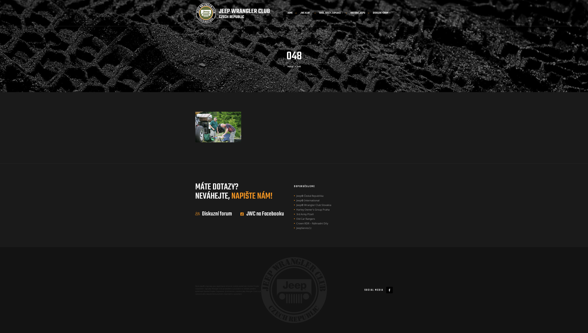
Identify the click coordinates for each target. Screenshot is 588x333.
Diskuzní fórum (380, 13)
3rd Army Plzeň (305, 214)
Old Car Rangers (305, 219)
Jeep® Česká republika (309, 196)
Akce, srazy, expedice (330, 13)
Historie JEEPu (358, 13)
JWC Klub (305, 13)
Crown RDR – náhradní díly (312, 223)
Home (290, 13)
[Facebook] (389, 290)
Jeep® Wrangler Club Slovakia (313, 205)
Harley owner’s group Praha (313, 209)
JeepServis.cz (303, 228)
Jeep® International (308, 200)
